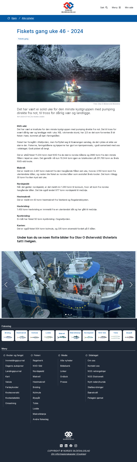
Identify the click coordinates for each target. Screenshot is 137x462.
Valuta (8, 382)
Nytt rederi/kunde (97, 382)
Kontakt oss (94, 365)
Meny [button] (115, 7)
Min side (129, 7)
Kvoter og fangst (14, 355)
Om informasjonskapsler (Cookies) (68, 454)
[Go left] (6, 284)
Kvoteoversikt (12, 392)
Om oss (91, 360)
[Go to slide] (65, 314)
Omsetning (10, 403)
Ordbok (64, 376)
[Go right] (131, 284)
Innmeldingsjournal (15, 360)
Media (64, 355)
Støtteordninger (96, 387)
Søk (102, 7)
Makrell (36, 376)
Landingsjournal (13, 371)
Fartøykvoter (12, 387)
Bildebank (65, 365)
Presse (63, 382)
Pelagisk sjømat (95, 398)
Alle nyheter (28, 18)
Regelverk (38, 360)
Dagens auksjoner (14, 365)
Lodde (36, 408)
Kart (7, 376)
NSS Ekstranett (95, 376)
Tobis (35, 403)
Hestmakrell (39, 382)
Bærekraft (93, 392)
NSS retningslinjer (97, 371)
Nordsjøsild (38, 371)
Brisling (36, 387)
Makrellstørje (39, 414)
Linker (63, 371)
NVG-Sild (37, 365)
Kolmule (37, 392)
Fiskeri (36, 355)
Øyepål (36, 398)
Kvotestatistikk (12, 398)
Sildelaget (93, 355)
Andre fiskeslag (40, 419)
